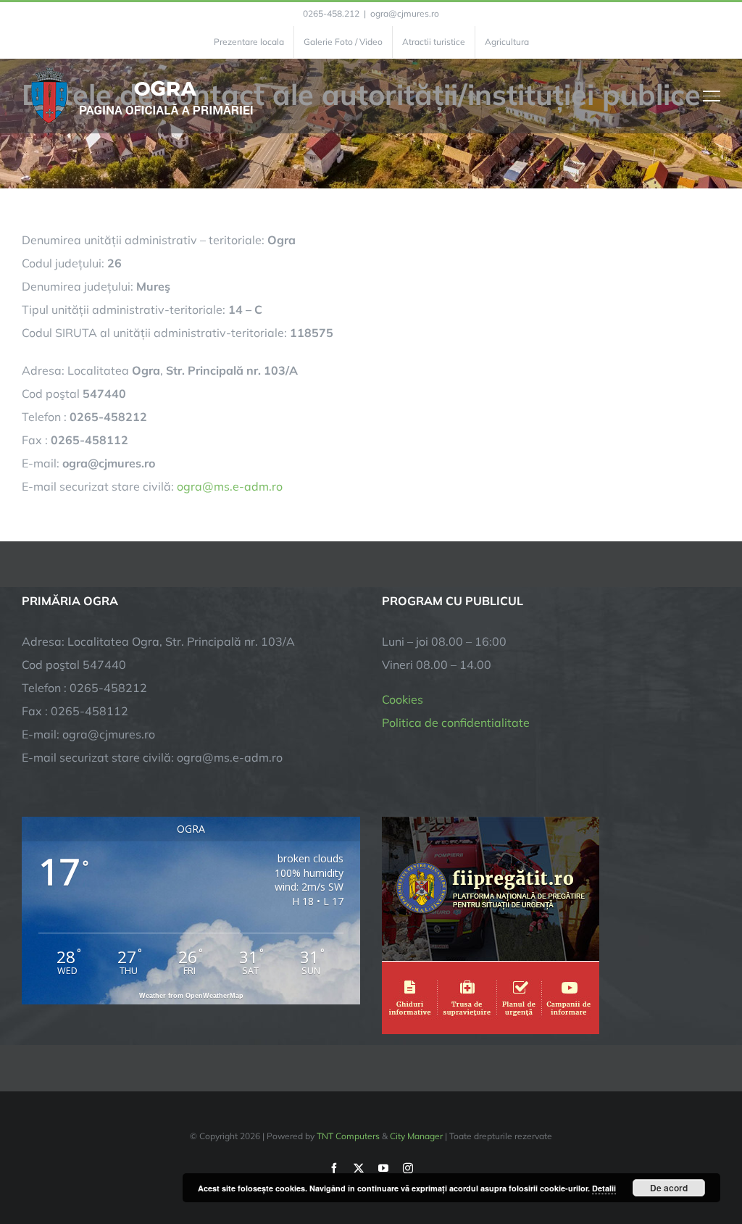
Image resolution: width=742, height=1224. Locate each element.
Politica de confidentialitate (456, 722)
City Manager (416, 1136)
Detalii (604, 1188)
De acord (669, 1187)
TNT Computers (348, 1136)
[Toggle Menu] (712, 96)
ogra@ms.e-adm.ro (230, 486)
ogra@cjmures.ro (404, 13)
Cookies (402, 699)
